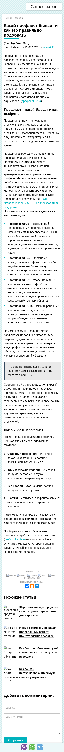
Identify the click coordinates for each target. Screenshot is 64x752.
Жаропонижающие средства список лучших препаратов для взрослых (38, 611)
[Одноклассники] (32, 586)
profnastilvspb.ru (15, 539)
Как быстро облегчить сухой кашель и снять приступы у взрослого (39, 652)
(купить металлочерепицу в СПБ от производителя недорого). (31, 203)
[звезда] (11, 575)
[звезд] (53, 575)
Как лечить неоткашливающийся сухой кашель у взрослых (38, 673)
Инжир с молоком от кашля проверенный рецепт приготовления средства (37, 631)
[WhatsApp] (32, 747)
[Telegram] (40, 747)
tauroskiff (47, 47)
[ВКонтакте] (27, 586)
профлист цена (31, 101)
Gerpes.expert (44, 6)
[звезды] (22, 575)
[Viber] (24, 747)
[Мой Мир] (37, 586)
